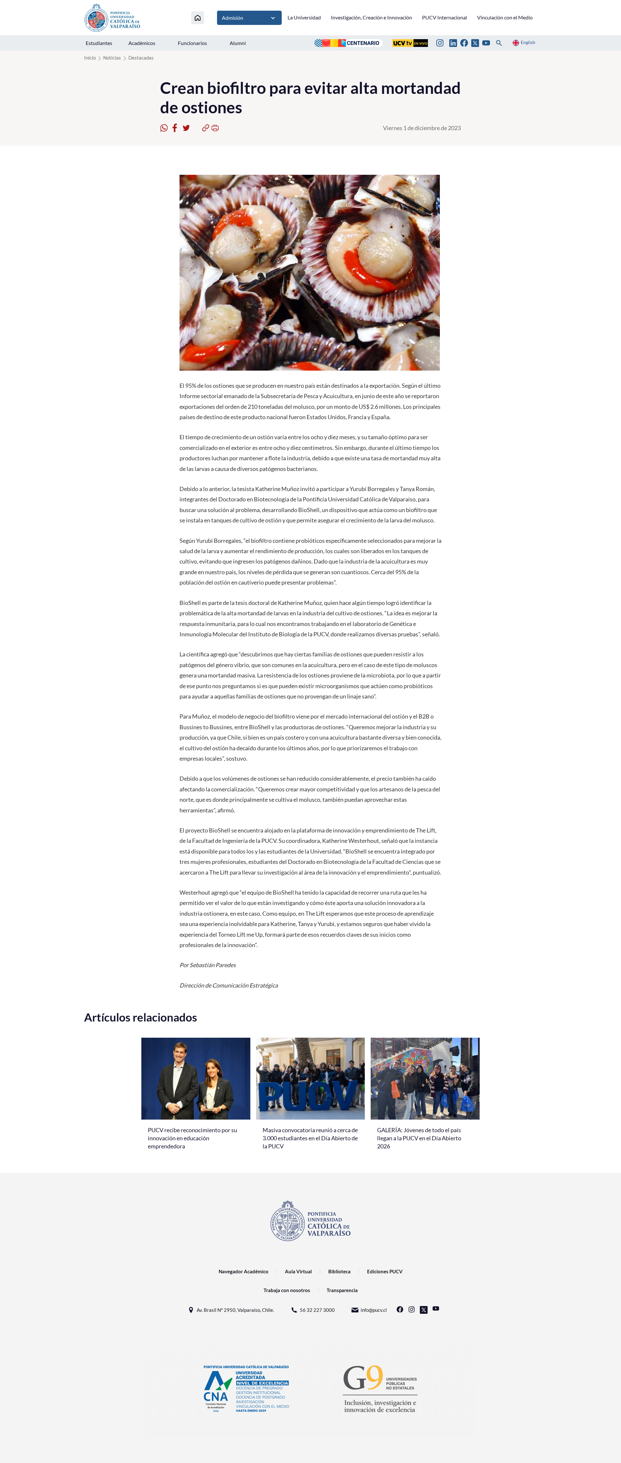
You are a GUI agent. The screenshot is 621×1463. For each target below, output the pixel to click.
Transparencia (342, 1290)
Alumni (238, 43)
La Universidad (304, 17)
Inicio (90, 58)
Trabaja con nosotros (287, 1290)
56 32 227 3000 (317, 1310)
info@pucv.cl (374, 1310)
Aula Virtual (298, 1271)
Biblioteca (339, 1271)
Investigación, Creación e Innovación (371, 17)
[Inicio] (197, 17)
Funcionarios (192, 43)
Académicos (141, 43)
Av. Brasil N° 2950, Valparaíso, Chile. (235, 1310)
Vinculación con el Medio (505, 17)
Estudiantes (99, 43)
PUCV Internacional (444, 17)
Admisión (232, 18)
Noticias (112, 58)
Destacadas (141, 58)
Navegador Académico (243, 1271)
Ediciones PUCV (385, 1271)
